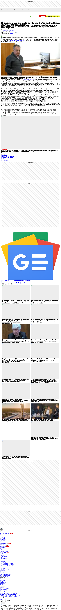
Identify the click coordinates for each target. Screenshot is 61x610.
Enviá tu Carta (5, 569)
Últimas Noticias (6, 533)
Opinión (2, 561)
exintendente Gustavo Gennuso (16, 40)
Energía (2, 538)
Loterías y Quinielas (5, 590)
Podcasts (2, 571)
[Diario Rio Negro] (1, 604)
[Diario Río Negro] (30, 16)
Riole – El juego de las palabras (8, 593)
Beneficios (3, 599)
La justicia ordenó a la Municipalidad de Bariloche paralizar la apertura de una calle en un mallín (44, 302)
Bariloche (22, 10)
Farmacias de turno (5, 592)
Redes (2, 544)
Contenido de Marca (5, 575)
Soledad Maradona (8, 30)
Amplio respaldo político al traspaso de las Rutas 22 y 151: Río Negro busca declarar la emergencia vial (15, 321)
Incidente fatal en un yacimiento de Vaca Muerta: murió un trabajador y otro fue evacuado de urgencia (15, 421)
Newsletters (5, 543)
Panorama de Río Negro (7, 564)
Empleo (2, 587)
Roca (18, 10)
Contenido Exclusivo (5, 574)
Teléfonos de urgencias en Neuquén (10, 596)
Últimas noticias (5, 10)
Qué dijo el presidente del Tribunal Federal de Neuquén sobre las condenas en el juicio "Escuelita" (44, 439)
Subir (3, 603)
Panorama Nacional (6, 567)
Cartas (3, 568)
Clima (2, 555)
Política (2, 534)
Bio (2, 557)
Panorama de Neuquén (7, 563)
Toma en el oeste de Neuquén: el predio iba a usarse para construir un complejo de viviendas (15, 458)
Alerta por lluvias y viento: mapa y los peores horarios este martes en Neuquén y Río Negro (44, 401)
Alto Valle (2, 580)
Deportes (3, 547)
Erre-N (3, 550)
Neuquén (13, 10)
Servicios (2, 542)
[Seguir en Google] (1, 38)
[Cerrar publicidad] (1, 529)
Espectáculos (4, 551)
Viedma (34, 10)
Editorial (3, 562)
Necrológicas (4, 589)
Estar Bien (4, 552)
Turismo (2, 540)
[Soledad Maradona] (1, 29)
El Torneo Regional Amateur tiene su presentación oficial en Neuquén (43, 420)
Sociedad (2, 554)
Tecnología (4, 558)
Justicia (3, 21)
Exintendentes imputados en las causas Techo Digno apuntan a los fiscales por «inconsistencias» (29, 78)
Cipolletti (28, 10)
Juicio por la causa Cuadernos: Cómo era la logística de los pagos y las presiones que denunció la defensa (15, 302)
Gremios (3, 536)
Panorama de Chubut (7, 565)
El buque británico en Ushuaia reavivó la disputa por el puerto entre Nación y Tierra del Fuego (44, 321)
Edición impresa (4, 576)
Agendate (4, 546)
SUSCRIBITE (53, 16)
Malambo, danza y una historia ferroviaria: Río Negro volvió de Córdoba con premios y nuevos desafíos (15, 401)
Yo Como (3, 560)
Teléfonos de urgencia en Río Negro (10, 595)
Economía (3, 539)
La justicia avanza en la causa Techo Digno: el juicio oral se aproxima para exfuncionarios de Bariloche (29, 151)
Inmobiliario (3, 573)
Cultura (2, 548)
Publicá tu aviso (4, 588)
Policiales (3, 570)
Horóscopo (4, 556)
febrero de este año (29, 79)
